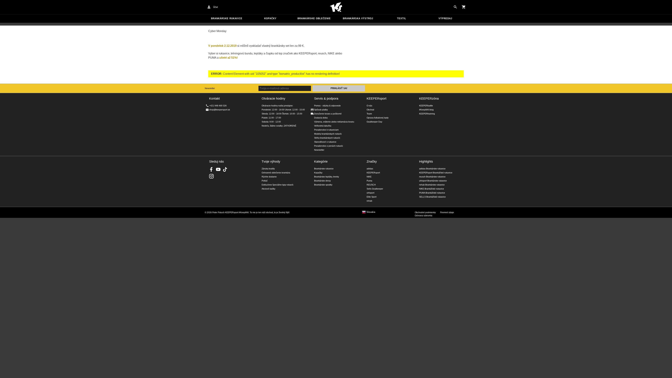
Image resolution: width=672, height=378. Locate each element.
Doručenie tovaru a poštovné (328, 114)
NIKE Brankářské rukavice (431, 189)
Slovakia (370, 212)
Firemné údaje (447, 212)
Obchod (370, 109)
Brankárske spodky (323, 185)
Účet (215, 7)
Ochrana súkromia (423, 215)
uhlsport (370, 193)
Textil (401, 18)
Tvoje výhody (271, 161)
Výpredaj (445, 18)
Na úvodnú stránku (336, 7)
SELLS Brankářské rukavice (432, 197)
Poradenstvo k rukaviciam (326, 130)
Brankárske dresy (322, 181)
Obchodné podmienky (425, 212)
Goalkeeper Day (374, 122)
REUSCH (371, 185)
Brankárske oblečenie (314, 18)
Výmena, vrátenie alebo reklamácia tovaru (334, 122)
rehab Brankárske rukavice (432, 185)
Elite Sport (371, 197)
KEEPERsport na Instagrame (211, 176)
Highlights (426, 161)
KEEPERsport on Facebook (211, 169)
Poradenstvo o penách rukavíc (328, 146)
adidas (370, 168)
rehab (369, 201)
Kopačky (270, 18)
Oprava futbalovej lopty (377, 118)
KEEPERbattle (426, 105)
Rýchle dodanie (269, 177)
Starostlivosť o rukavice (325, 142)
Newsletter (210, 88)
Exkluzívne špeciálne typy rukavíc (277, 185)
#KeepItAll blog (426, 109)
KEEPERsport (376, 98)
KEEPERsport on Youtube (218, 169)
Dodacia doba (321, 118)
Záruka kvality (268, 168)
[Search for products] (455, 7)
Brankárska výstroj (358, 18)
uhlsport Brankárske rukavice (433, 181)
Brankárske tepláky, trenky (326, 177)
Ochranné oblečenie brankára (276, 173)
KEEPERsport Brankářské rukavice (435, 173)
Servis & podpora (326, 98)
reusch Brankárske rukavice (432, 177)
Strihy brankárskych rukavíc (327, 138)
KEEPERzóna (429, 98)
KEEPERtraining (427, 114)
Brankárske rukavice (226, 18)
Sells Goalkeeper (375, 189)
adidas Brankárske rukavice (432, 168)
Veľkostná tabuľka (322, 126)
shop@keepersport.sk (219, 109)
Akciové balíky (268, 189)
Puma (369, 181)
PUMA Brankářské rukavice (432, 193)
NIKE (369, 177)
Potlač (265, 181)
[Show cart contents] (463, 7)
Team (369, 114)
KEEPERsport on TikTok (225, 169)
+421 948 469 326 (218, 105)
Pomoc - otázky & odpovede (327, 105)
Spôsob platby (321, 109)
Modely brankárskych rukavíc (328, 134)
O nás (369, 105)
